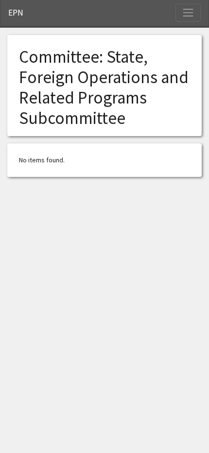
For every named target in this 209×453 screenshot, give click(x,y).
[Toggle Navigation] (188, 12)
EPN (15, 12)
